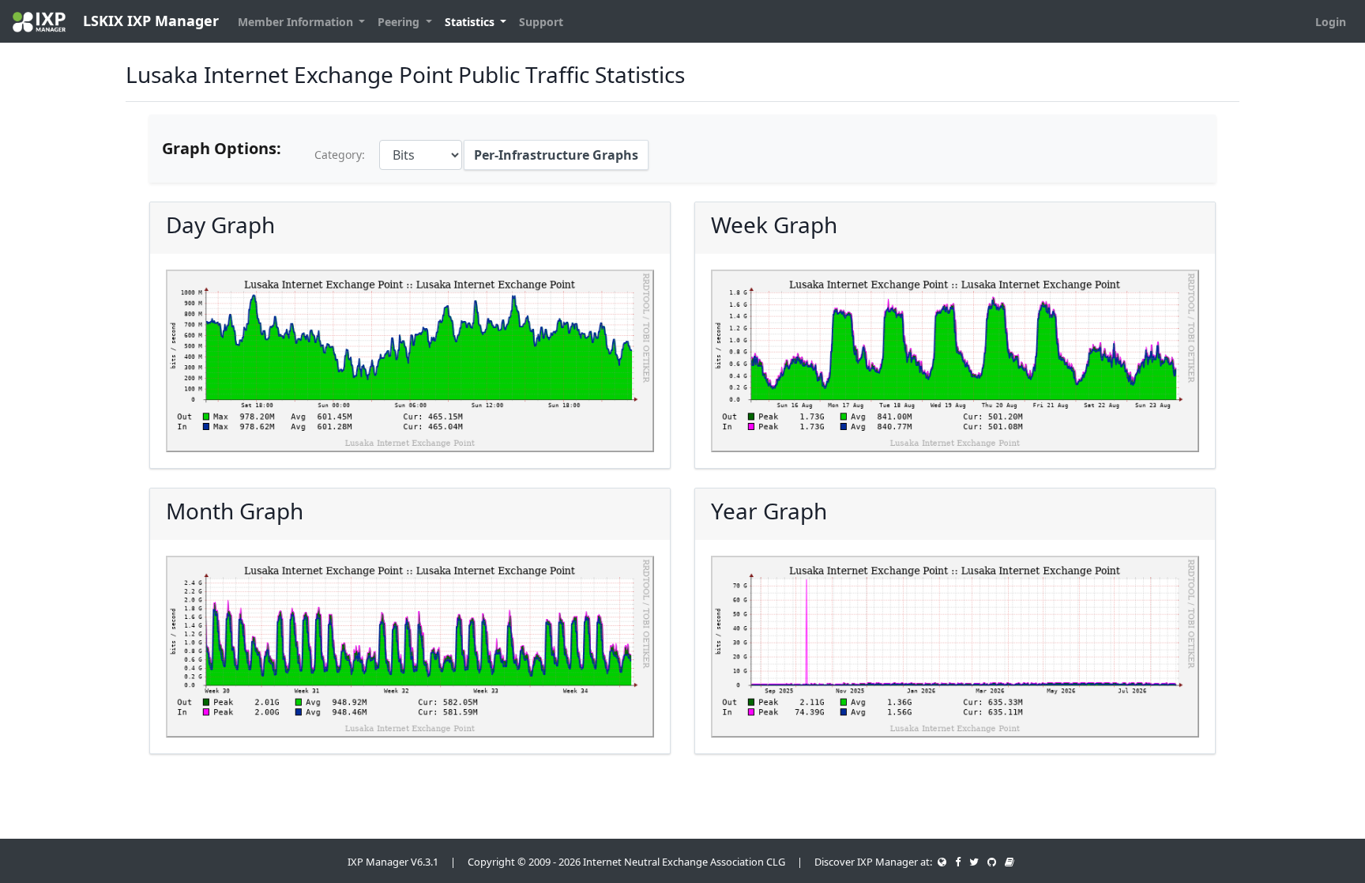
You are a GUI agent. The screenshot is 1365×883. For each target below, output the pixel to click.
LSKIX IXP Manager (149, 20)
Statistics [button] (471, 21)
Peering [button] (400, 21)
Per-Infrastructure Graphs (556, 155)
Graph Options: (221, 148)
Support (541, 21)
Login (1330, 21)
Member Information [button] (297, 21)
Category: (339, 154)
